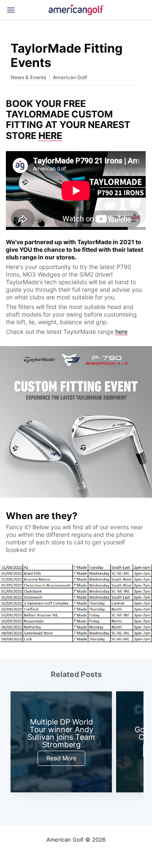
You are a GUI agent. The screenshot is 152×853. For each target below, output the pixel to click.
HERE (50, 135)
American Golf (70, 77)
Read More (61, 758)
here (121, 331)
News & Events (28, 77)
